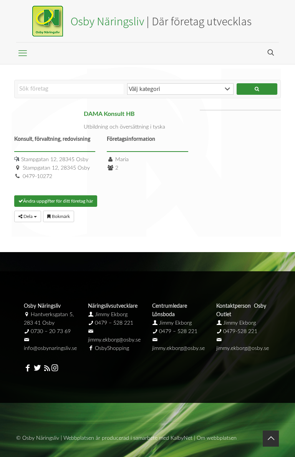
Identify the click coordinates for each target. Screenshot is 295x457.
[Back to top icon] (271, 439)
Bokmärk (60, 216)
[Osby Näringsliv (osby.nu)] (147, 21)
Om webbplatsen (217, 438)
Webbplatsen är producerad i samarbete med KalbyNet (127, 438)
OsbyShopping (112, 348)
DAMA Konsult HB (109, 114)
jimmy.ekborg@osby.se (114, 340)
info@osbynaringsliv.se (50, 348)
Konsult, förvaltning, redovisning (52, 139)
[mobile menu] (22, 53)
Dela (28, 216)
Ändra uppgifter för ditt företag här (58, 201)
